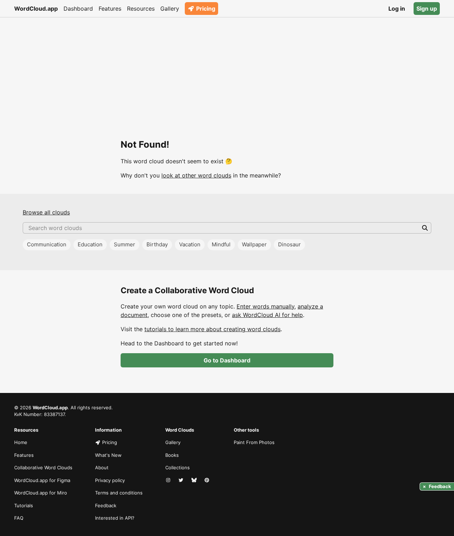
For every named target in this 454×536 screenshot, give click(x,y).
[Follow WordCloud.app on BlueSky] (194, 480)
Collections (177, 467)
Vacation (189, 244)
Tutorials (23, 505)
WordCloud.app (36, 8)
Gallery (169, 8)
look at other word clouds (196, 175)
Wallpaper (254, 244)
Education (90, 244)
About (102, 467)
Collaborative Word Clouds (43, 467)
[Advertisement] (227, 70)
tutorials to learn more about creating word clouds (212, 329)
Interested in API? (114, 518)
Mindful (221, 244)
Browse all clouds (46, 212)
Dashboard (78, 8)
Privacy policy (110, 480)
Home (20, 442)
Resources (141, 8)
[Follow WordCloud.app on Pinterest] (207, 480)
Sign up (426, 8)
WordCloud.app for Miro (40, 493)
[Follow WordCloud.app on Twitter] (181, 480)
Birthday (157, 244)
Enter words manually (265, 306)
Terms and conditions (119, 493)
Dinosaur (289, 244)
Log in (396, 8)
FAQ (18, 518)
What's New (108, 455)
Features (110, 8)
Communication (46, 244)
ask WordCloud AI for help (267, 314)
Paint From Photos (254, 442)
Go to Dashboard (227, 360)
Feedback (105, 505)
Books (172, 455)
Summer (124, 244)
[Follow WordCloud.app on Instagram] (168, 480)
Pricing (205, 8)
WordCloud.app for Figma (42, 480)
